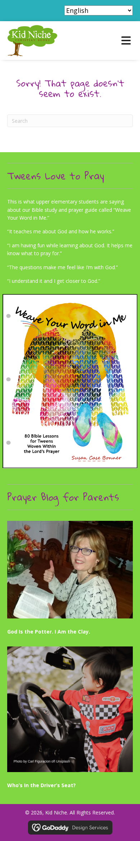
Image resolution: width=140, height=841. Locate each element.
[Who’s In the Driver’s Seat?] (70, 719)
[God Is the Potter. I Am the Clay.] (70, 580)
